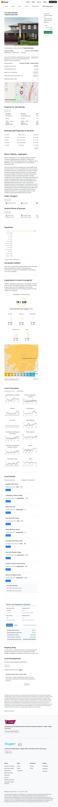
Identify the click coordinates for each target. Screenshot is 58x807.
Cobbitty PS (8, 101)
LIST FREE (53, 2)
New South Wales (9, 768)
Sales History (35, 57)
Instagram (45, 766)
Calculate (9, 625)
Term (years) (10, 618)
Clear (21, 101)
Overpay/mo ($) (28, 618)
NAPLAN (8, 490)
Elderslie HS (15, 101)
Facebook (45, 768)
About (6, 6)
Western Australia (9, 779)
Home (28, 2)
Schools (26, 6)
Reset (16, 625)
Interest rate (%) (27, 610)
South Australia (8, 773)
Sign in (45, 2)
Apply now (8, 752)
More (36, 148)
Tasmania (6, 775)
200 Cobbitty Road (21, 142)
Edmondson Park (11, 203)
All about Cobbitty (8, 51)
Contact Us (20, 770)
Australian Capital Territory (9, 782)
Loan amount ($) (10, 610)
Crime (19, 6)
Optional (36, 72)
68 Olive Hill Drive (21, 140)
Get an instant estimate (12, 731)
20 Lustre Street (21, 137)
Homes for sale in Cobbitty (31, 50)
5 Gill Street (21, 145)
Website (27, 684)
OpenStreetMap (29, 102)
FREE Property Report (47, 6)
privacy (50, 29)
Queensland (7, 770)
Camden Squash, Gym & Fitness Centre (26, 216)
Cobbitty (7, 15)
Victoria (6, 777)
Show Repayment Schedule (30, 625)
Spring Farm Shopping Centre (10, 216)
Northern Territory (9, 766)
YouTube (45, 771)
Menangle (25, 203)
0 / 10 (36, 69)
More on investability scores (11, 379)
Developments (35, 6)
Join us (39, 2)
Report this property (9, 711)
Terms (31, 768)
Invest (13, 6)
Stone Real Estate (28, 48)
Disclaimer (35, 379)
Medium (36, 76)
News (33, 2)
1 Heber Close (21, 134)
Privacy (32, 766)
